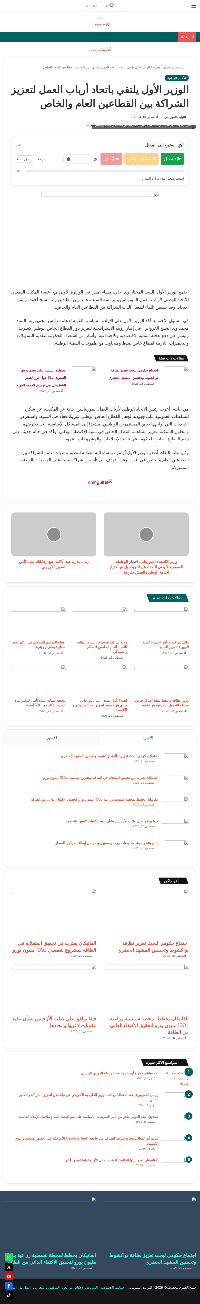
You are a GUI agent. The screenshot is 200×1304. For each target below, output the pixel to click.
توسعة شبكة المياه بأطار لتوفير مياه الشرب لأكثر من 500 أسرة (40, 702)
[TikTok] (9, 1295)
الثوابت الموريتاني (175, 117)
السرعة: (43, 159)
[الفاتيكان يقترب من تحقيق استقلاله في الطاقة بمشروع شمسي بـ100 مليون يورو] (175, 784)
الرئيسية (180, 67)
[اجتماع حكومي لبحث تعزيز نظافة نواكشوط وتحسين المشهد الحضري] (175, 375)
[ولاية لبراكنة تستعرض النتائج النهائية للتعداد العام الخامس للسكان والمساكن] (100, 622)
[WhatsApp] (9, 1257)
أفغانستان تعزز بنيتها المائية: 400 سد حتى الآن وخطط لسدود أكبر (111, 1160)
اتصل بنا (25, 1287)
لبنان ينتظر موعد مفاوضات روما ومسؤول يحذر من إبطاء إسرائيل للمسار (106, 843)
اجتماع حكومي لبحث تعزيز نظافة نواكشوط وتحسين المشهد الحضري (109, 756)
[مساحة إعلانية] (100, 49)
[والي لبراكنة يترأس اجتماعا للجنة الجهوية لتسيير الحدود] (161, 622)
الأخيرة (148, 737)
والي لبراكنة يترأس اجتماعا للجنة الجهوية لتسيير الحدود (165, 644)
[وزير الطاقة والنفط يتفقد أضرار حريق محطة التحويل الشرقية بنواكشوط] (161, 680)
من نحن (67, 1287)
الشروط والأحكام (86, 1287)
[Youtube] (9, 1276)
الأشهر (52, 737)
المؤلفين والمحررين (46, 1287)
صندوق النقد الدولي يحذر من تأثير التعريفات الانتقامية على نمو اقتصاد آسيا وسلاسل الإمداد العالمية (88, 1116)
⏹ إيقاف (111, 158)
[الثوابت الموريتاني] (100, 5)
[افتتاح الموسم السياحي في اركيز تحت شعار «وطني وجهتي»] (38, 622)
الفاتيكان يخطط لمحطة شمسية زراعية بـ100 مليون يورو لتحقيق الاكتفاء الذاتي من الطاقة (94, 799)
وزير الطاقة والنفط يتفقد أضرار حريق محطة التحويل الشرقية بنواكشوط (162, 702)
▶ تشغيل (172, 158)
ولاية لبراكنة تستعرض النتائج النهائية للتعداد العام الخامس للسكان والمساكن (102, 647)
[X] (9, 1267)
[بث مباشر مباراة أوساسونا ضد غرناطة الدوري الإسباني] (175, 1080)
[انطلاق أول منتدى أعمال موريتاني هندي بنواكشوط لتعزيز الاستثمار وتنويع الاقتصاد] (100, 680)
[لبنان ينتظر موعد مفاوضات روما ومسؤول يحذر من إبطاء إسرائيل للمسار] (175, 849)
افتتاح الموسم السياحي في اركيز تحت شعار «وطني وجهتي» (39, 644)
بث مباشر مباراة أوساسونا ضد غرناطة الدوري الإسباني (119, 1073)
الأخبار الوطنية (162, 67)
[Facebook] (9, 1286)
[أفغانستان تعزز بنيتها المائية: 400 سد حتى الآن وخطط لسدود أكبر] (175, 1167)
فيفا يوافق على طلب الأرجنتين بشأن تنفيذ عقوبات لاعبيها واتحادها (112, 821)
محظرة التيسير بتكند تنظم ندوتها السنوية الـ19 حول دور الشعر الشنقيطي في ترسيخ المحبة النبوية (41, 377)
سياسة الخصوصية (112, 1287)
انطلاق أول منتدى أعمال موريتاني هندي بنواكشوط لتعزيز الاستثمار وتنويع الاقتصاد (100, 705)
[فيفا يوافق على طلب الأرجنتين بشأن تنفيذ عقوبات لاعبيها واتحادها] (175, 828)
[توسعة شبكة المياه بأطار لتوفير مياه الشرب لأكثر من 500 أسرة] (38, 680)
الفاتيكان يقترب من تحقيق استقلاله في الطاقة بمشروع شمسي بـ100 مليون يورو (100, 777)
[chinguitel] (100, 24)
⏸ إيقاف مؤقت (142, 158)
